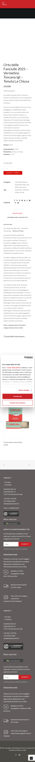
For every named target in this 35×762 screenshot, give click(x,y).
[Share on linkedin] (24, 200)
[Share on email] (18, 203)
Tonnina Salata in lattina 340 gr (13, 442)
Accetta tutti (17, 396)
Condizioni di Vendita (15, 750)
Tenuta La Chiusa (17, 231)
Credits (24, 750)
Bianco (25, 182)
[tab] (17, 218)
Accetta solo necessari (17, 403)
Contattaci (8, 485)
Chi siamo (8, 482)
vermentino (18, 190)
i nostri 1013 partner (13, 367)
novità (22, 192)
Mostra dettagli (24, 390)
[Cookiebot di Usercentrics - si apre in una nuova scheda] (25, 357)
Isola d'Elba (18, 182)
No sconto (22, 187)
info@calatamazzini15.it (11, 504)
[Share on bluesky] (29, 200)
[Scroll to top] (31, 758)
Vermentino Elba (20, 184)
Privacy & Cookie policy (27, 748)
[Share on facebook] (14, 200)
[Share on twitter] (17, 200)
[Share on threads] (19, 200)
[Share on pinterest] (22, 200)
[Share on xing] (15, 203)
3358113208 (4, 4)
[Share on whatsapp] (27, 200)
